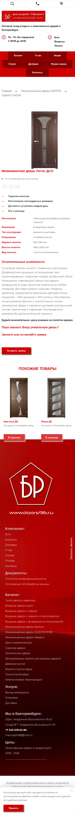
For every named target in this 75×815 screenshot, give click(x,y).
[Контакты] (37, 3)
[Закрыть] (71, 790)
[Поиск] (12, 3)
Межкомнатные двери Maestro (24, 637)
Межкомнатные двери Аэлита (24, 626)
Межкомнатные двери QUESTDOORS (29, 632)
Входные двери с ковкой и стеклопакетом (32, 616)
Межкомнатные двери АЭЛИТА (41, 91)
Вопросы (59, 41)
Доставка (11, 544)
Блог (57, 37)
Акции (57, 55)
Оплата (58, 45)
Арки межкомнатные (18, 642)
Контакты (37, 72)
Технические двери (17, 653)
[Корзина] (62, 3)
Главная (7, 91)
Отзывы (10, 560)
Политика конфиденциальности (26, 578)
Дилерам (33, 64)
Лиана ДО (46, 421)
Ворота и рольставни (18, 669)
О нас (38, 55)
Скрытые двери (15, 648)
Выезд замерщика (17, 692)
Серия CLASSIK (11, 95)
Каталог (18, 55)
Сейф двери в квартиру (20, 600)
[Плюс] (17, 186)
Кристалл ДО (11, 421)
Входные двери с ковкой (21, 611)
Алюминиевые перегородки (23, 679)
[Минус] (4, 186)
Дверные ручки (15, 663)
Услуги (12, 64)
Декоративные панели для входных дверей (33, 658)
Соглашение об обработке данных (27, 584)
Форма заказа (58, 64)
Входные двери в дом (19, 605)
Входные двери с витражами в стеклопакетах (34, 621)
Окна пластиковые (17, 674)
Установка (11, 697)
